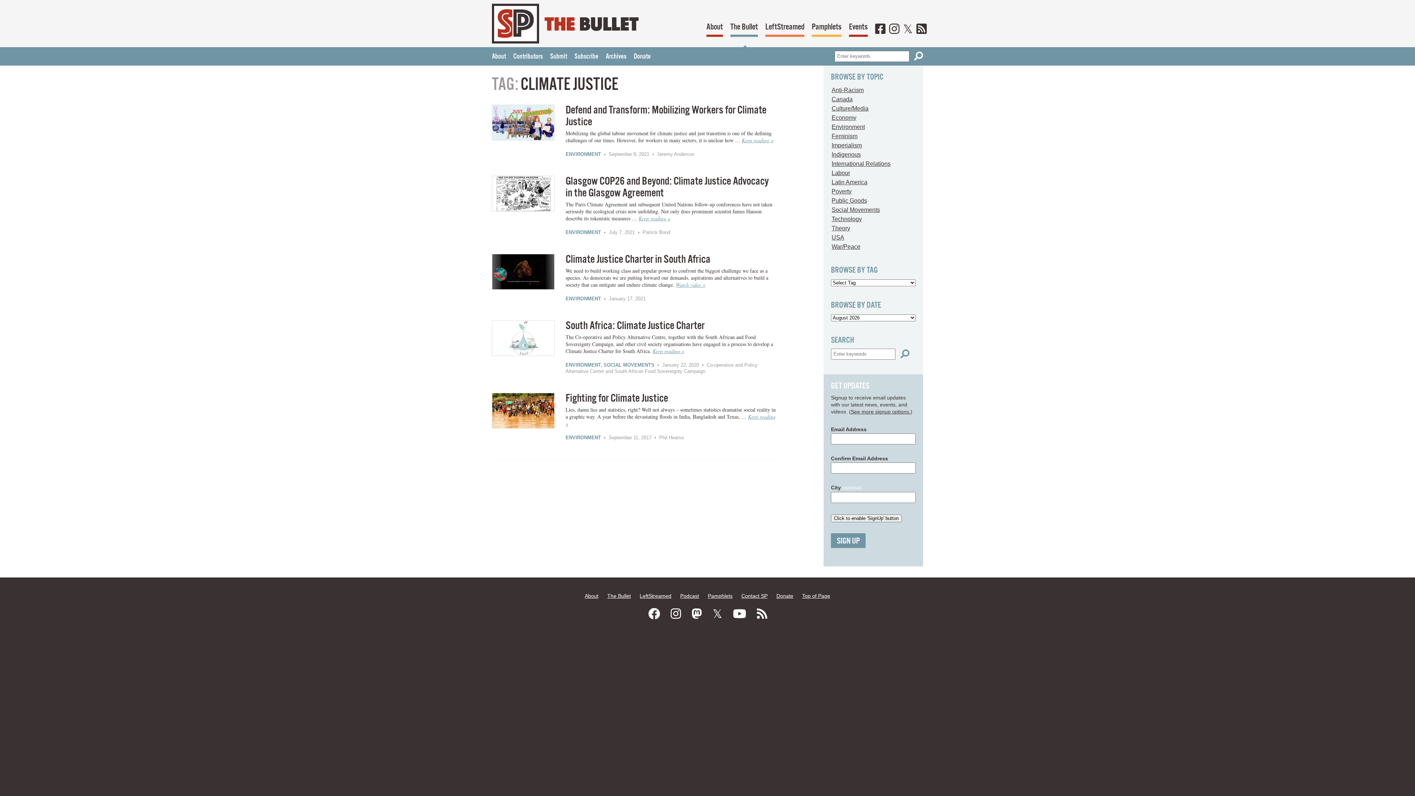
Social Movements (629, 365)
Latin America (849, 182)
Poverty (842, 191)
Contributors (528, 56)
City (846, 487)
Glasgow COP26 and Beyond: (667, 187)
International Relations (861, 164)
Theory (841, 228)
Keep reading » (757, 140)
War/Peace (846, 247)
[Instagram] (894, 29)
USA (838, 237)
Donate (642, 56)
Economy (844, 118)
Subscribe (586, 56)
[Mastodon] (697, 614)
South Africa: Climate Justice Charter (635, 326)
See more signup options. (881, 412)
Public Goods (849, 201)
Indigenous (846, 154)
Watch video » (690, 284)
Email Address (849, 429)
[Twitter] (908, 29)
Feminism (844, 136)
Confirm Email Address (859, 458)
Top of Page (816, 596)
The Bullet (744, 27)
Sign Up (848, 541)
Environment (583, 154)
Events (858, 27)
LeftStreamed (784, 27)
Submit (558, 56)
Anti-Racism (848, 90)
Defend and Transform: (666, 116)
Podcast (689, 596)
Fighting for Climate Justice (617, 398)
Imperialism (847, 145)
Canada (842, 99)
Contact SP (754, 596)
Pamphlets (827, 27)
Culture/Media (850, 108)
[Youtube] (739, 614)
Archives (616, 56)
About (714, 27)
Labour (841, 173)
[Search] (918, 56)
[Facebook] (880, 29)
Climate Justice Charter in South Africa (638, 259)
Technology (847, 219)
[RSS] (921, 29)
